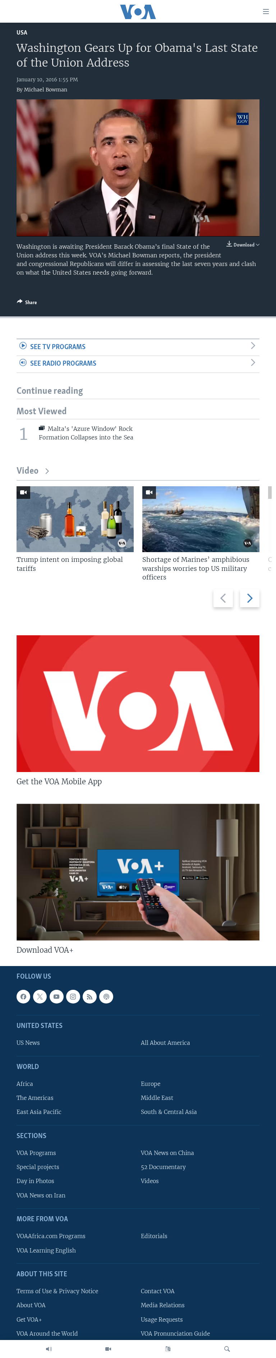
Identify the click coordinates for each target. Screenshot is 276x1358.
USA (22, 33)
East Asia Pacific (39, 1112)
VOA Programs (36, 1153)
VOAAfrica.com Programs (51, 1236)
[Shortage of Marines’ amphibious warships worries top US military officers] (200, 519)
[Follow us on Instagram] (73, 996)
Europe (150, 1084)
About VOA (31, 1305)
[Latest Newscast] (49, 1349)
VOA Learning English (46, 1250)
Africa (25, 1084)
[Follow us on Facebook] (23, 996)
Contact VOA (158, 1291)
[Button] (27, 304)
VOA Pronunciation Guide (175, 1333)
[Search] (227, 1349)
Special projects (38, 1167)
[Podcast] (106, 996)
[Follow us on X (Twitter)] (40, 996)
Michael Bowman (45, 89)
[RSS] (89, 996)
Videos (150, 1181)
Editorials (154, 1236)
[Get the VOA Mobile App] (138, 703)
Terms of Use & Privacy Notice (57, 1291)
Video (27, 471)
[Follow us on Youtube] (56, 996)
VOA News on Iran (41, 1195)
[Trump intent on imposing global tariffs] (75, 519)
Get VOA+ (29, 1319)
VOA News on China (167, 1153)
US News (28, 1043)
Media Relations (163, 1305)
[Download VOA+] (138, 872)
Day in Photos (35, 1181)
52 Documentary (163, 1167)
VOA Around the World (47, 1333)
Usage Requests (162, 1319)
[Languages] (168, 1349)
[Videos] (108, 1349)
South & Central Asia (169, 1112)
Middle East (157, 1098)
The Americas (35, 1098)
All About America (165, 1043)
